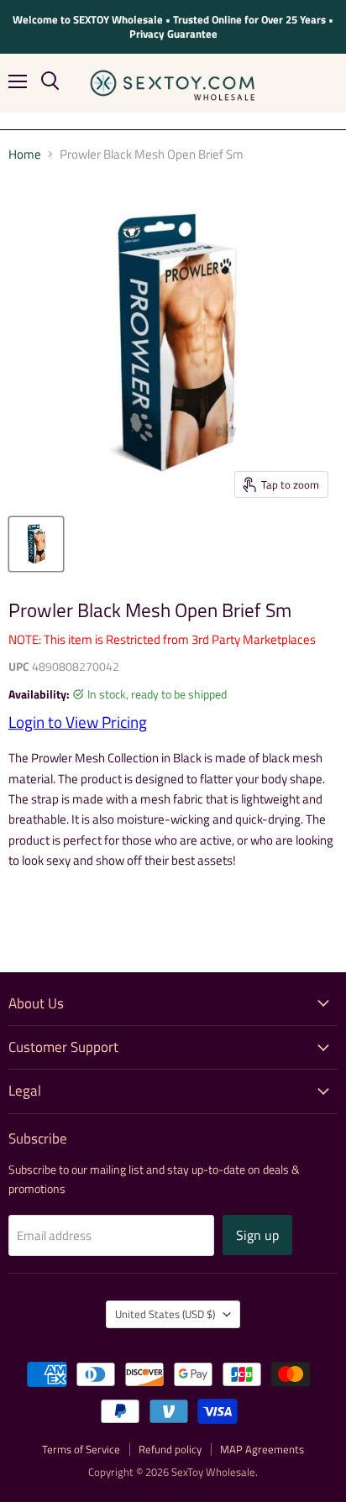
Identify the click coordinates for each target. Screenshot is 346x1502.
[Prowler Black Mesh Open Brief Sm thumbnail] (36, 544)
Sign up (257, 1235)
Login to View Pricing (77, 722)
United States (165, 1314)
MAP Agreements (262, 1449)
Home (24, 154)
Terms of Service (81, 1449)
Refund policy (170, 1449)
